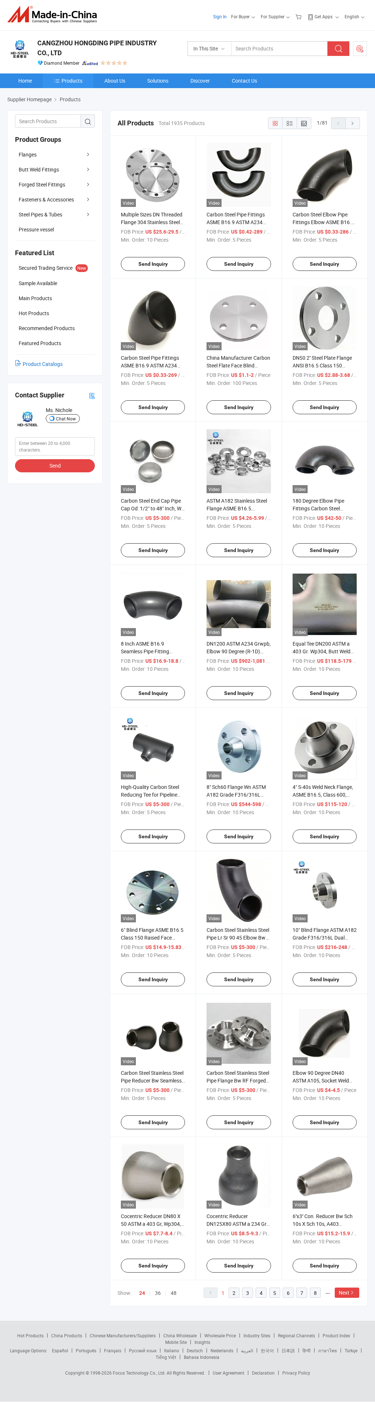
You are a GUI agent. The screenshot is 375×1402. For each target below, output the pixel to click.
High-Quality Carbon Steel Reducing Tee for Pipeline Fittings (150, 794)
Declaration (263, 1373)
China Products (66, 1335)
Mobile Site (176, 1342)
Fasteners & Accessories (46, 199)
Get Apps (323, 16)
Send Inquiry (153, 264)
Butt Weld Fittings (39, 169)
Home (25, 80)
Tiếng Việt (166, 1357)
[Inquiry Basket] (299, 16)
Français (112, 1350)
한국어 (267, 1350)
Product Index (336, 1335)
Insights (202, 1342)
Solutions (157, 80)
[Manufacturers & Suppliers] (54, 14)
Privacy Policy (296, 1373)
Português (86, 1350)
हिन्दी (306, 1350)
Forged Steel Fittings (42, 184)
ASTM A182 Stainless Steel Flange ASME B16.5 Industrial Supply (237, 508)
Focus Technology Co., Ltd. (140, 1373)
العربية (247, 1350)
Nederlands (222, 1350)
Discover (200, 80)
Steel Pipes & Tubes (40, 214)
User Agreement (228, 1373)
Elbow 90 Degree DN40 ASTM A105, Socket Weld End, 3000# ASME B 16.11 (322, 1080)
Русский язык (142, 1350)
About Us (114, 80)
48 (174, 1292)
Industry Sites (257, 1335)
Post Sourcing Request (360, 48)
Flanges (28, 154)
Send (55, 465)
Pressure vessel (36, 229)
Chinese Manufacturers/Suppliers (123, 1335)
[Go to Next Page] (353, 123)
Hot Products (30, 1335)
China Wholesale (180, 1335)
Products (72, 80)
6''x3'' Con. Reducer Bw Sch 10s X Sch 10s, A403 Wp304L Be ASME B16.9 (323, 1224)
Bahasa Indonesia (201, 1357)
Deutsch (195, 1350)
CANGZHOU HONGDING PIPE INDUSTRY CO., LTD (97, 48)
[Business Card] (92, 395)
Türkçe (351, 1350)
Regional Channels (296, 1335)
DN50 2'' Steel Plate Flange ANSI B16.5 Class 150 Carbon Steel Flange (322, 365)
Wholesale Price (220, 1335)
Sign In (220, 16)
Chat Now (66, 419)
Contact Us (244, 80)
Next (344, 1292)
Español (60, 1350)
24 (142, 1293)
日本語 (288, 1350)
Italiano (171, 1350)
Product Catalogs (43, 363)
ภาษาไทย (327, 1350)
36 (158, 1292)
